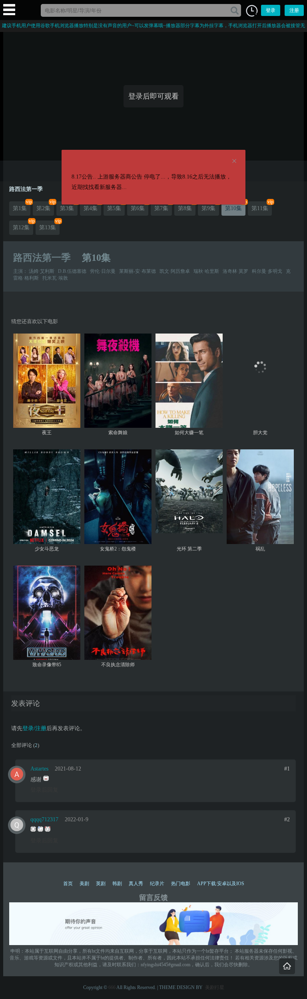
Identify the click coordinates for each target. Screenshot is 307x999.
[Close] (234, 161)
